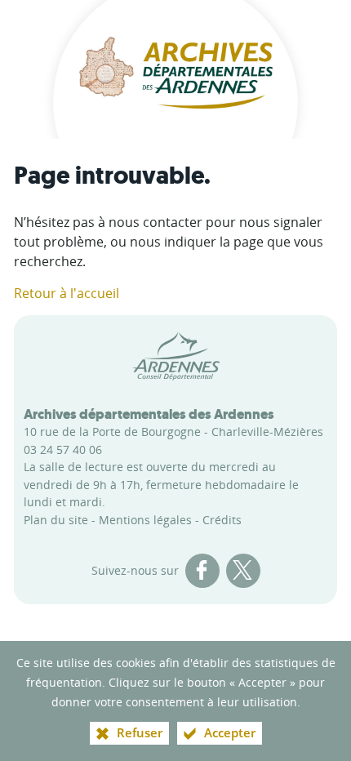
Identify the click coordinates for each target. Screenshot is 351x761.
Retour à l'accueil (66, 293)
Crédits (222, 519)
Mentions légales (145, 519)
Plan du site (56, 519)
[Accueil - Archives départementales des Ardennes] (175, 69)
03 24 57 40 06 (63, 449)
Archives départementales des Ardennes (149, 414)
